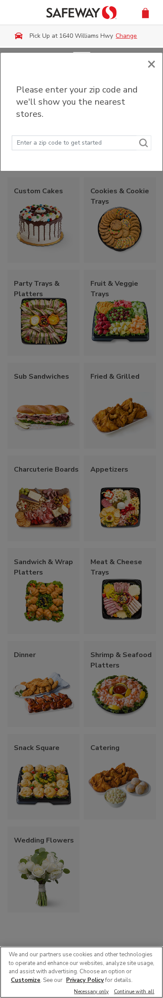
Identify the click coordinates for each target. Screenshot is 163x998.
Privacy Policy (85, 980)
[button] (145, 12)
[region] (81, 972)
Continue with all (134, 992)
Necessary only (91, 992)
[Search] (143, 142)
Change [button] (126, 36)
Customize (25, 980)
